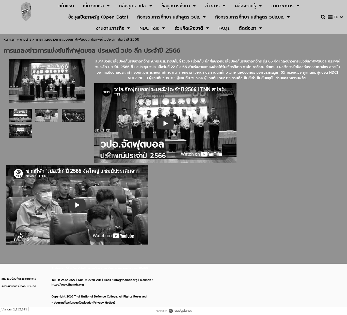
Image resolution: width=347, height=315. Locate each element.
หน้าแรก (9, 39)
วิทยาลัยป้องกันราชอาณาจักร (19, 278)
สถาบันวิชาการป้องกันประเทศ (19, 286)
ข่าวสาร (26, 39)
